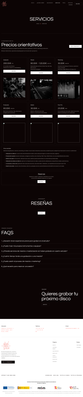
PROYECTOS (70, 2)
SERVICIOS (57, 2)
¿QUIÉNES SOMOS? (40, 2)
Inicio (32, 2)
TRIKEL (63, 2)
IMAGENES (71, 4)
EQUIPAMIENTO (50, 2)
